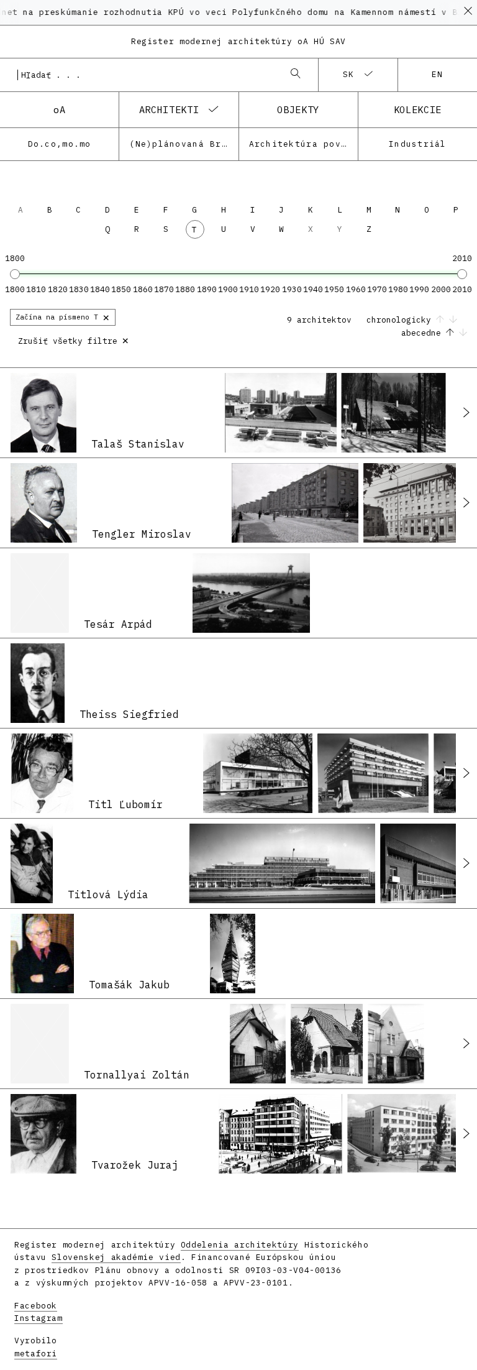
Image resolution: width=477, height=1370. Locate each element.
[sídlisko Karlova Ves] (281, 413)
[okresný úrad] (396, 1043)
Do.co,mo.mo (59, 144)
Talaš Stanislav (137, 444)
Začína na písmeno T (63, 316)
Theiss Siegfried (129, 714)
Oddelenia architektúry (240, 1244)
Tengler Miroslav (141, 534)
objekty (298, 109)
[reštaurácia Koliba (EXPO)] (393, 413)
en (437, 74)
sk (349, 74)
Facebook (35, 1305)
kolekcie (418, 109)
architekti (169, 109)
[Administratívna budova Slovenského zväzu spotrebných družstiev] (282, 863)
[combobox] (146, 74)
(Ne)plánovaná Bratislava (183, 144)
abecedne (423, 333)
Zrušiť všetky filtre (73, 339)
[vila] (327, 1043)
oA (59, 109)
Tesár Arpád (118, 624)
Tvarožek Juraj (134, 1165)
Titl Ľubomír (125, 804)
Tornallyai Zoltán (136, 1075)
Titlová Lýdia (108, 894)
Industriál (418, 144)
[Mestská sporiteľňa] (280, 1134)
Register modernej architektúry (238, 41)
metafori (35, 1353)
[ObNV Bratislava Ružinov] (257, 773)
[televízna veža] (232, 953)
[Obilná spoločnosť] (411, 1134)
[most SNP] (251, 593)
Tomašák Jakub (129, 984)
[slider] (15, 274)
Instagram (38, 1318)
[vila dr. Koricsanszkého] (258, 1043)
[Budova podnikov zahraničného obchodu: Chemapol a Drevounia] (373, 773)
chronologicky (401, 320)
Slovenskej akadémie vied (116, 1257)
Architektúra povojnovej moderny (303, 144)
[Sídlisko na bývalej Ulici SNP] (295, 503)
